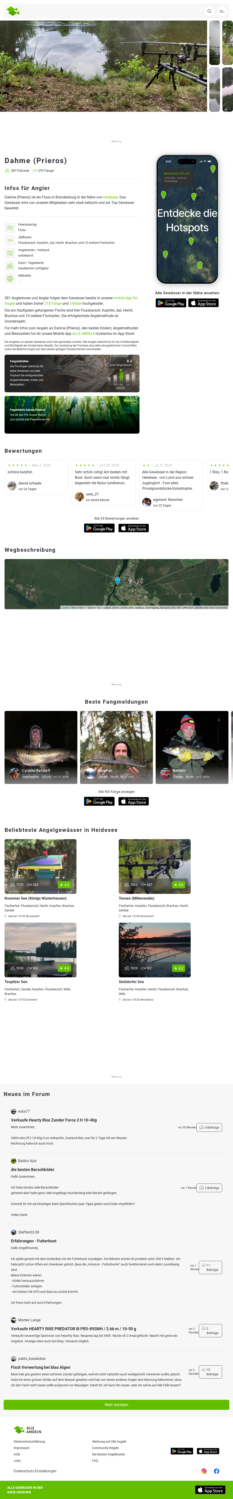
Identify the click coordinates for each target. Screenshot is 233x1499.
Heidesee (110, 197)
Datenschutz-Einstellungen (35, 1471)
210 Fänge (52, 303)
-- (19, 281)
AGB (17, 1454)
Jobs (17, 1461)
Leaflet (65, 607)
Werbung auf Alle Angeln (109, 1441)
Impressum (22, 1448)
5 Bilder (75, 303)
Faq (95, 1461)
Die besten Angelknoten (108, 1454)
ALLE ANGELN (84, 333)
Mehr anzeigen (116, 1405)
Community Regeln (105, 1448)
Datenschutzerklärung (29, 1441)
